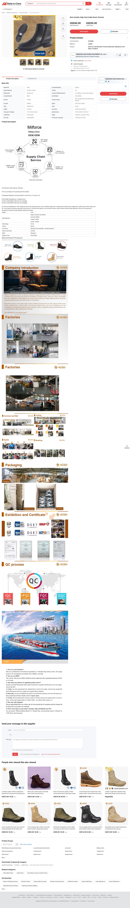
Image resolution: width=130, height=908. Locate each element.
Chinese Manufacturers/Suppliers (44, 895)
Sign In (73, 70)
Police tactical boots (7, 851)
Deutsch (62, 897)
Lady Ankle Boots (100, 881)
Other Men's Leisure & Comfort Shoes (37, 873)
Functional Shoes (23, 12)
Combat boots (37, 851)
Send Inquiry (84, 31)
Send (15, 754)
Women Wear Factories (40, 881)
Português (35, 897)
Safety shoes (37, 854)
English (23, 897)
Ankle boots (100, 854)
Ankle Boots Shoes (73, 881)
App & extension (106, 9)
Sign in (126, 4)
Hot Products (21, 895)
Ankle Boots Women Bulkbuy (29, 885)
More (3, 889)
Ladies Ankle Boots (86, 881)
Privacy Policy (91, 901)
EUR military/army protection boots (11, 848)
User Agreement (75, 901)
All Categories (8, 9)
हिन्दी (89, 897)
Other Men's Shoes (8, 873)
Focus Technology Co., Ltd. (53, 901)
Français (42, 897)
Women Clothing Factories (10, 881)
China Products (30, 895)
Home (3, 12)
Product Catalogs (27, 844)
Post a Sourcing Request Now (51, 754)
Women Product (25, 881)
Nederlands (68, 897)
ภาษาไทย (94, 897)
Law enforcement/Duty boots (41, 848)
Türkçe (99, 897)
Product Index (95, 895)
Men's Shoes (20, 873)
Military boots (100, 848)
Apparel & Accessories (12, 12)
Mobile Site (103, 895)
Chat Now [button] (115, 31)
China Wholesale (58, 895)
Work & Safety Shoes (34, 12)
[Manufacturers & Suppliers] (11, 3)
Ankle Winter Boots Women (10, 885)
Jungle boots (100, 851)
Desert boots (68, 851)
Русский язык (49, 897)
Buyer (87, 9)
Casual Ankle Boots (114, 881)
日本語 (84, 897)
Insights (110, 895)
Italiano (56, 897)
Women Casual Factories (57, 881)
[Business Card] (125, 86)
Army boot (68, 848)
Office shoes (5, 854)
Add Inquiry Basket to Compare (34, 69)
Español (29, 897)
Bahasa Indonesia (114, 897)
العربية (74, 897)
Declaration (83, 901)
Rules (127, 9)
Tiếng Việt (105, 897)
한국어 (79, 897)
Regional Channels (85, 895)
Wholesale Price (67, 895)
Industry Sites (76, 895)
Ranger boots (68, 854)
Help (96, 9)
